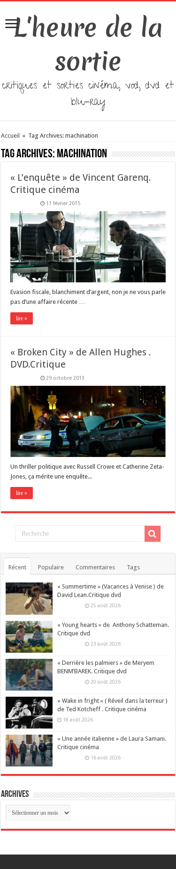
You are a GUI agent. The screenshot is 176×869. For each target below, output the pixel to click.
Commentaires (95, 567)
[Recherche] (153, 534)
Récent (17, 567)
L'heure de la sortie (88, 44)
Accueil (11, 135)
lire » (21, 318)
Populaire (51, 567)
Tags (133, 567)
